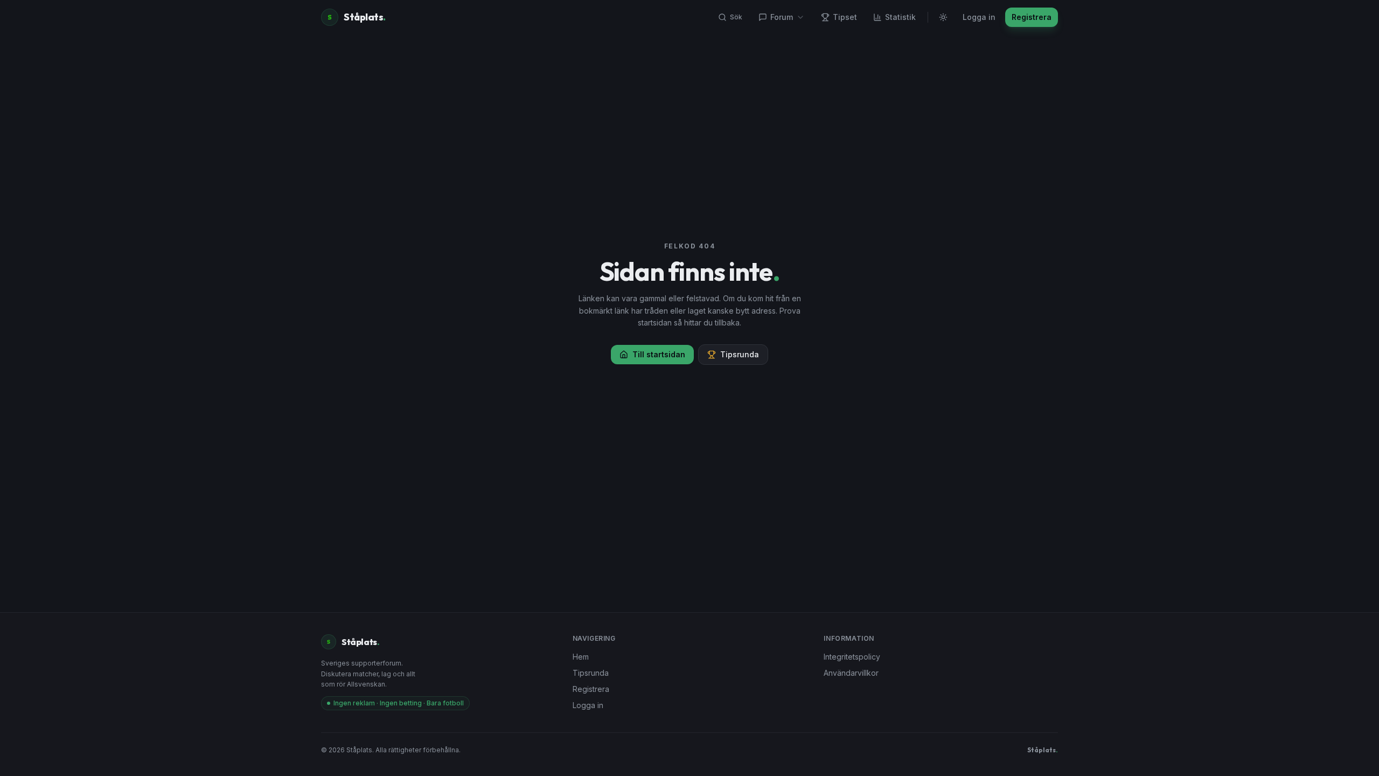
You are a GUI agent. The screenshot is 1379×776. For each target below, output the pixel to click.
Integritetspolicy (852, 656)
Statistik (900, 17)
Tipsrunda (739, 354)
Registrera (1031, 17)
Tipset (845, 17)
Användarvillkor (851, 672)
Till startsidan (658, 354)
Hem (581, 656)
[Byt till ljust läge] (943, 17)
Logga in (979, 17)
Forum (781, 17)
